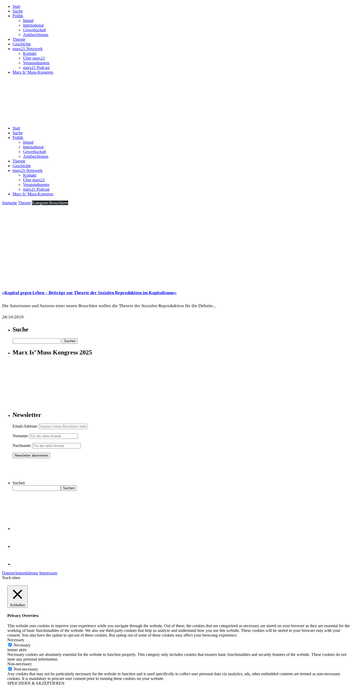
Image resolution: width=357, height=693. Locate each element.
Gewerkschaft (34, 30)
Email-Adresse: (26, 426)
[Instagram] (21, 564)
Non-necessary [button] (19, 664)
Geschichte (22, 44)
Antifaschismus (35, 34)
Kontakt (29, 53)
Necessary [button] (15, 640)
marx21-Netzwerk (28, 48)
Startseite (9, 203)
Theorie (19, 39)
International (33, 25)
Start (16, 6)
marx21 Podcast (36, 67)
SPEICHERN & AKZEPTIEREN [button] (36, 683)
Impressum (48, 573)
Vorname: (20, 436)
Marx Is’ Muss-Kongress (33, 72)
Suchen (19, 483)
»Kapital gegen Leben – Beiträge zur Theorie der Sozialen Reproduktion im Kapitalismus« (89, 292)
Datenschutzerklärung (20, 573)
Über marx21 (34, 58)
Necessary (22, 645)
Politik (18, 16)
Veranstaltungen (36, 63)
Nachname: (22, 445)
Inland (28, 20)
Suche (18, 11)
